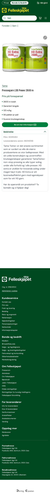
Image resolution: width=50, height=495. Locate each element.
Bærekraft (6, 380)
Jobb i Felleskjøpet (9, 383)
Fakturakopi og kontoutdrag (12, 353)
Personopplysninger (9, 324)
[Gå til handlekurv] (40, 18)
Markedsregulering (9, 359)
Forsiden (6, 26)
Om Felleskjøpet (8, 376)
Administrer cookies (9, 291)
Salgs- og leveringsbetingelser (14, 350)
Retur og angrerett (9, 314)
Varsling (5, 421)
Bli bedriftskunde (8, 344)
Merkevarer (6, 432)
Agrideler (5, 435)
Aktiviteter (6, 373)
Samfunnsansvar (8, 412)
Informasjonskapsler (10, 330)
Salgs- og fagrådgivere (11, 347)
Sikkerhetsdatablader (10, 356)
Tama (4, 85)
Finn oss (5, 305)
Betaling (5, 311)
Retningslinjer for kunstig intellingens (16, 392)
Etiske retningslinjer (9, 389)
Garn (14, 26)
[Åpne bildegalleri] (45, 38)
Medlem (5, 341)
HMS (4, 386)
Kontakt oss (6, 302)
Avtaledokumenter (9, 418)
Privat (6, 3)
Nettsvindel (6, 327)
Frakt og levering (8, 308)
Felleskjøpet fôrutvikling (11, 395)
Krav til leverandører (10, 409)
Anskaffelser (7, 415)
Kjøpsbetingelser (8, 321)
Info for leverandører (10, 406)
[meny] (45, 18)
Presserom (6, 370)
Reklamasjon (7, 318)
